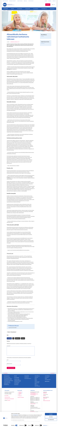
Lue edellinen (6, 373)
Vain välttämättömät (51, 419)
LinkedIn (20, 393)
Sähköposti (18, 338)
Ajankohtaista (9, 10)
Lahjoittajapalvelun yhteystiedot (9, 398)
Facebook (9, 338)
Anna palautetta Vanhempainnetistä (6, 384)
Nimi (8, 359)
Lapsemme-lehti (37, 382)
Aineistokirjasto (16, 384)
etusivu (4, 10)
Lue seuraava (52, 373)
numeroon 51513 (32, 403)
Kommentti (8, 345)
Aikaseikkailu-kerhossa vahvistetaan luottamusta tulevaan (23, 10)
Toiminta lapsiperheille (7, 381)
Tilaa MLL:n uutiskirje (20, 397)
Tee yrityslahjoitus (33, 394)
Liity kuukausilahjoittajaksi (34, 393)
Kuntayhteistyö (26, 377)
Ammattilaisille (16, 377)
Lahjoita (47, 4)
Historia (36, 378)
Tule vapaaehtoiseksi (47, 379)
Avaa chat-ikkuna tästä (46, 400)
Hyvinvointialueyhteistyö (27, 378)
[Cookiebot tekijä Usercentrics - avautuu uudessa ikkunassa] (5, 425)
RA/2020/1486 (32, 411)
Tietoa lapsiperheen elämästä (8, 378)
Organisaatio (36, 377)
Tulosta (23, 338)
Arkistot (36, 379)
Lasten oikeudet (16, 383)
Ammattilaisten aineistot (17, 381)
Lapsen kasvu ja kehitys (7, 377)
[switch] (25, 425)
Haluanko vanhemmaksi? (7, 382)
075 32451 (6, 395)
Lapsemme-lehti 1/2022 (12, 327)
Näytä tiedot (45, 425)
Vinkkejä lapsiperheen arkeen (8, 379)
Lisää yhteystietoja (7, 397)
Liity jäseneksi (47, 377)
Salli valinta (51, 416)
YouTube (20, 395)
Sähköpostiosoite (9, 363)
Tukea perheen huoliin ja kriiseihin (8, 380)
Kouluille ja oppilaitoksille (17, 380)
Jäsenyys (36, 380)
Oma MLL (8, 400)
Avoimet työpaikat (37, 381)
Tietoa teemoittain (16, 382)
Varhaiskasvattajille (16, 379)
